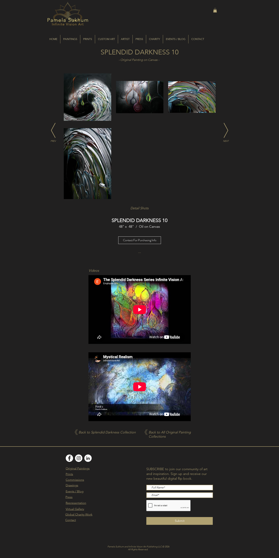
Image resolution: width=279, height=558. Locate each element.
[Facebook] (69, 458)
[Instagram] (78, 458)
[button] (215, 10)
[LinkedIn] (88, 458)
